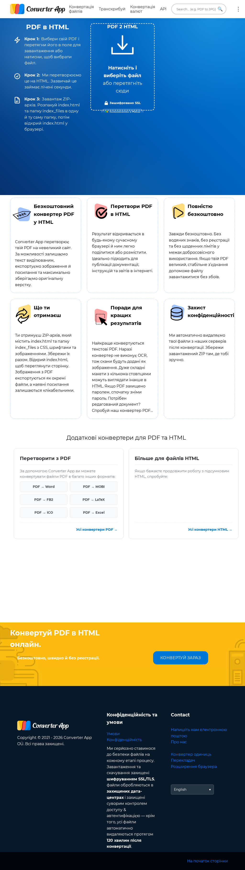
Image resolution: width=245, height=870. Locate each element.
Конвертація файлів (81, 9)
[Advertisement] (122, 584)
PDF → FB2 (43, 499)
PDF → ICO (43, 512)
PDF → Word (44, 486)
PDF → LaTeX (94, 499)
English (180, 789)
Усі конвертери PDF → (96, 529)
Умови (113, 734)
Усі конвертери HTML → (210, 529)
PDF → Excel (94, 512)
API (163, 9)
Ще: (238, 9)
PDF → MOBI (94, 486)
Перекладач (183, 760)
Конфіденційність (124, 739)
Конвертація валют (142, 9)
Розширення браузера (194, 766)
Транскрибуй (112, 9)
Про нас (179, 742)
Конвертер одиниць (191, 754)
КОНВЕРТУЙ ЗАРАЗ (180, 658)
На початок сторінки (207, 861)
